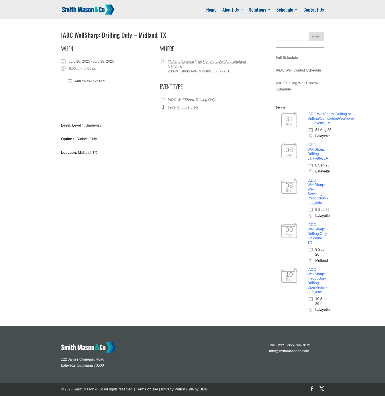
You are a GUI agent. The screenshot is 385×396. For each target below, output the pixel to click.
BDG (203, 389)
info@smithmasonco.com (289, 351)
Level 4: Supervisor (183, 107)
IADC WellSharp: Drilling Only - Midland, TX (317, 233)
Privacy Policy (173, 389)
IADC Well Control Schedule (298, 70)
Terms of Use (147, 389)
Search (316, 36)
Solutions (257, 10)
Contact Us (313, 10)
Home (211, 10)
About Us (230, 10)
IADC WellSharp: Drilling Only (191, 100)
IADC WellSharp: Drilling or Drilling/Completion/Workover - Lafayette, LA (330, 118)
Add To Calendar (88, 81)
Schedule (284, 10)
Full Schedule (287, 58)
